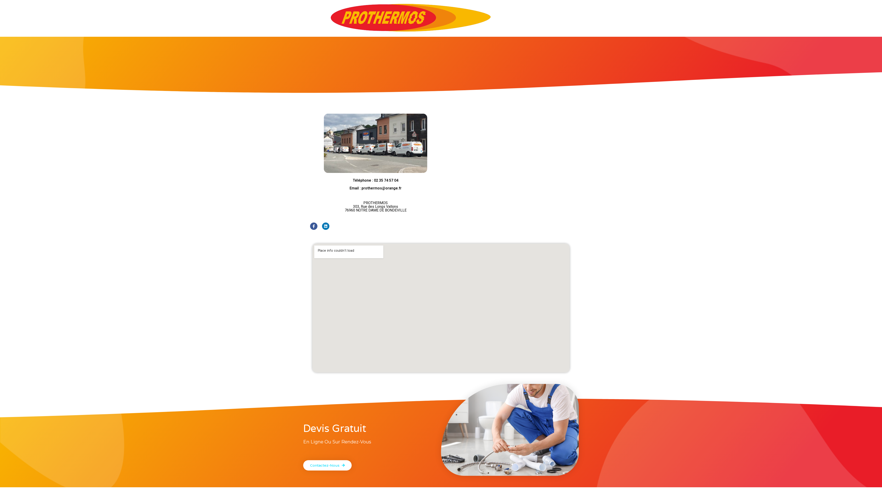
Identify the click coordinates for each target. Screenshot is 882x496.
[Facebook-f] (313, 226)
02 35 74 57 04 (386, 180)
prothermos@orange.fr (381, 188)
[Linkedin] (325, 226)
